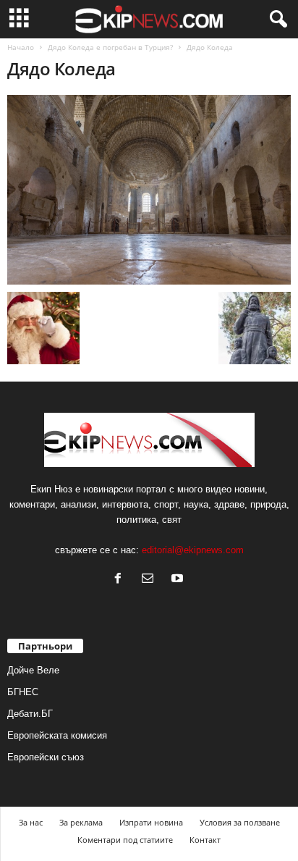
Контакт (205, 839)
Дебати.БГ (30, 713)
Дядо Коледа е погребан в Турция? (110, 47)
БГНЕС (22, 691)
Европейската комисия (57, 735)
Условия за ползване (240, 822)
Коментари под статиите (125, 839)
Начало (20, 47)
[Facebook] (121, 579)
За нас (31, 822)
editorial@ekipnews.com (193, 550)
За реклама (81, 822)
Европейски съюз (45, 757)
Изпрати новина (151, 822)
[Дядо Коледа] (149, 190)
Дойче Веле (33, 670)
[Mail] (151, 579)
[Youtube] (179, 579)
